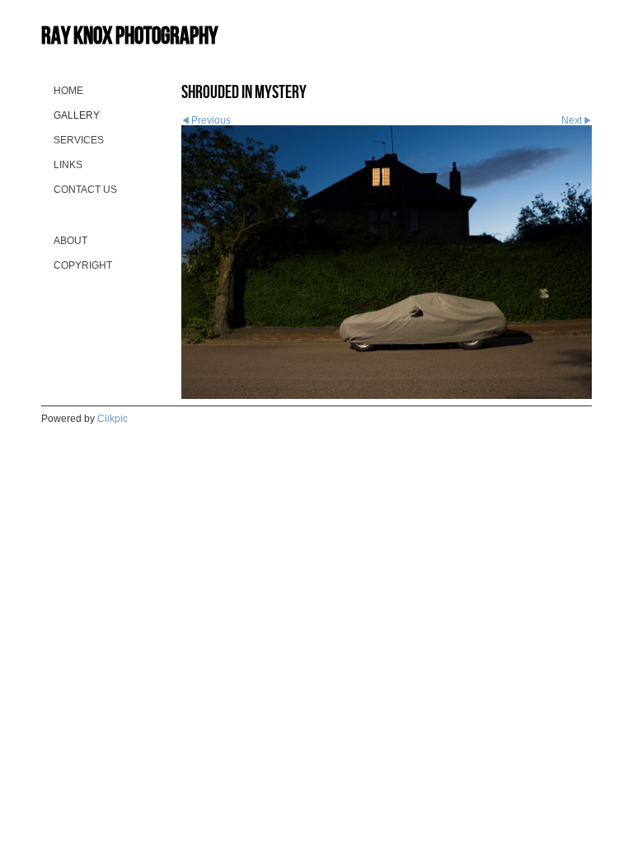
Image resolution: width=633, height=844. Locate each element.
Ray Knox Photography (129, 35)
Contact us (85, 189)
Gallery (77, 115)
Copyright (83, 265)
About (70, 240)
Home (68, 90)
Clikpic (112, 418)
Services (79, 140)
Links (68, 165)
